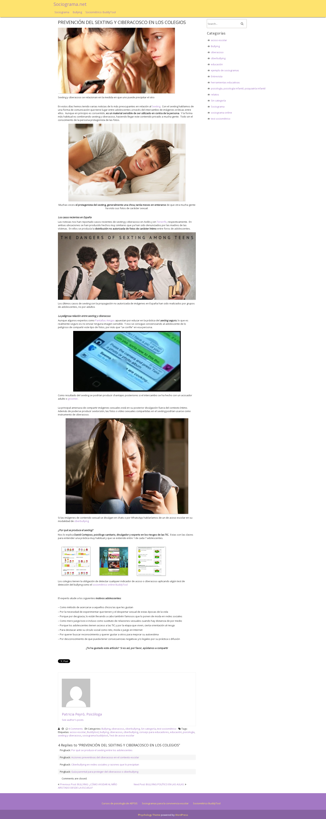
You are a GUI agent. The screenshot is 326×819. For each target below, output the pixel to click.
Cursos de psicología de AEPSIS (120, 803)
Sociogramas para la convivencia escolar (165, 803)
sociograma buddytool (95, 735)
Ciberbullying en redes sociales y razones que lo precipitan (105, 764)
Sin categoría (148, 728)
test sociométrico (166, 728)
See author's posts (73, 720)
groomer (73, 398)
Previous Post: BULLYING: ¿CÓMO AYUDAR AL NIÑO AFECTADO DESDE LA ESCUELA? (87, 786)
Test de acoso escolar (121, 735)
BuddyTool (121, 584)
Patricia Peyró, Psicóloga (82, 714)
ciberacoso (117, 728)
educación (176, 732)
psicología (189, 732)
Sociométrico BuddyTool (100, 12)
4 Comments (76, 728)
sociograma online (221, 112)
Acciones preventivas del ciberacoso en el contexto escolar (105, 757)
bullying (104, 732)
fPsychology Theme (149, 815)
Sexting (156, 106)
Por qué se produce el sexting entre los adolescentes (101, 750)
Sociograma (62, 12)
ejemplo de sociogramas (225, 70)
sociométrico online (104, 584)
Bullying (77, 12)
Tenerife (162, 221)
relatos (215, 94)
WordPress (181, 815)
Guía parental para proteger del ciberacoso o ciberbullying (104, 771)
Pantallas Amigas (105, 320)
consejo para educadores (154, 732)
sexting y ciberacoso (69, 735)
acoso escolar (78, 732)
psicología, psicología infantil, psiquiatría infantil (238, 88)
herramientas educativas (225, 82)
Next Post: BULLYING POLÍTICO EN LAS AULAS (159, 784)
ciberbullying (81, 521)
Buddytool (93, 732)
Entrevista (216, 76)
